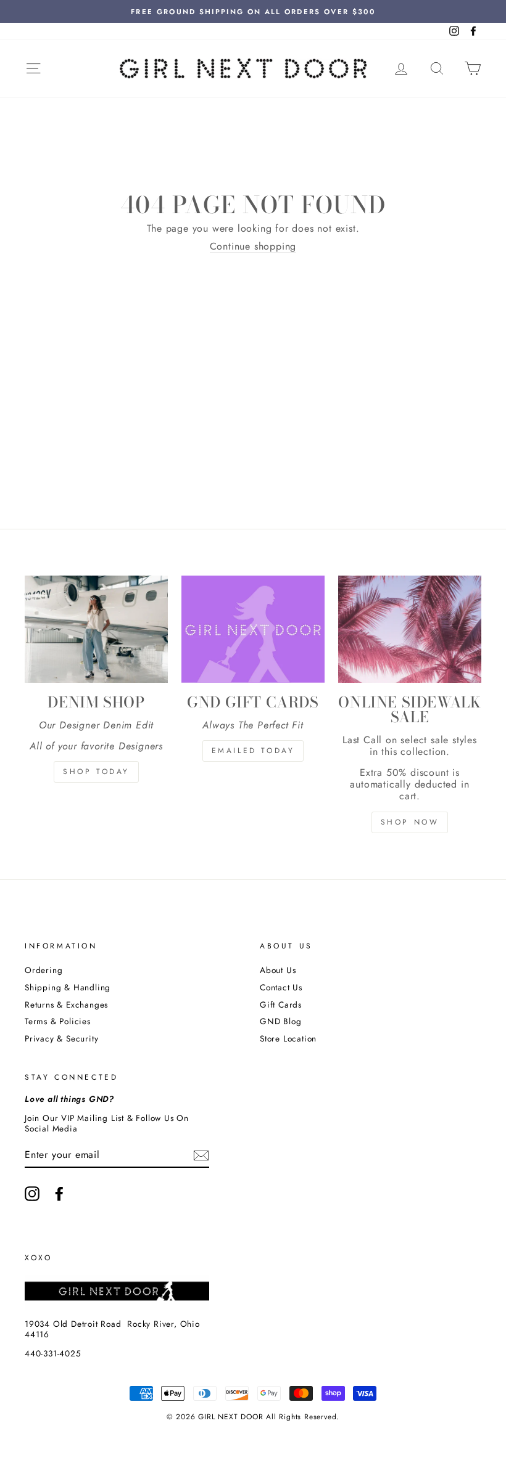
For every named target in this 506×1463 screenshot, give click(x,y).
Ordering (43, 970)
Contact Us (281, 987)
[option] (253, 11)
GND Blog (280, 1021)
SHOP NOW (410, 822)
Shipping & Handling (67, 987)
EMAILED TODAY (253, 750)
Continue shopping (253, 246)
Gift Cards (281, 1004)
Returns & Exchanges (66, 1004)
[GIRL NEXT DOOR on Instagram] (32, 1193)
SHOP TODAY (96, 771)
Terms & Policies (58, 1021)
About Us (278, 970)
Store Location (288, 1038)
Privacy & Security (61, 1038)
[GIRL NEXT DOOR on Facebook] (59, 1193)
